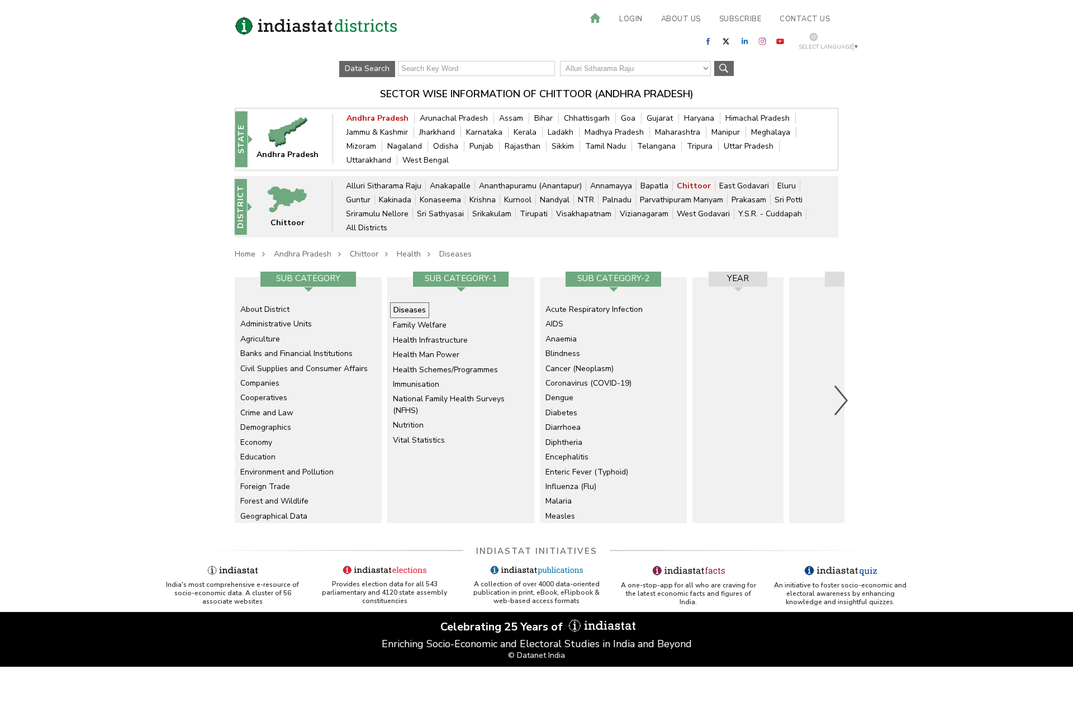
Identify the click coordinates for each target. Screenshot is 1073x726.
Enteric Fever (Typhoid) (586, 472)
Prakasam (749, 199)
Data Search (367, 68)
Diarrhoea (563, 427)
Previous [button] (229, 400)
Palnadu (617, 199)
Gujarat (660, 118)
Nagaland (404, 146)
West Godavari (703, 213)
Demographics (265, 427)
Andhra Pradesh (377, 118)
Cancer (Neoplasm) (579, 368)
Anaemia (561, 339)
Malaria (558, 501)
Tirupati (534, 213)
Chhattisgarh (587, 118)
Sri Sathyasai (440, 213)
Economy (256, 442)
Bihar (543, 118)
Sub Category (308, 278)
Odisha (445, 146)
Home (245, 254)
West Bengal (425, 160)
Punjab (481, 146)
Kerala (525, 132)
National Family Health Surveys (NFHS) (449, 404)
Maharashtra (677, 132)
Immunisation (416, 384)
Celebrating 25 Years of (503, 626)
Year (738, 278)
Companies (259, 383)
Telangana (656, 146)
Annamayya (611, 186)
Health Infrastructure (430, 340)
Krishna (482, 199)
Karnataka (484, 132)
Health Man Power (426, 354)
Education (258, 457)
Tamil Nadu (605, 146)
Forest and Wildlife (274, 501)
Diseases (455, 254)
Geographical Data (273, 516)
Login (631, 19)
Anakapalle (450, 186)
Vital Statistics (419, 440)
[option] (308, 400)
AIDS (554, 324)
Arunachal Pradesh (454, 118)
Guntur (358, 199)
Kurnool (517, 199)
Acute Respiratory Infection (594, 309)
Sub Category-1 (461, 278)
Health (409, 254)
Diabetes (561, 412)
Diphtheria (563, 442)
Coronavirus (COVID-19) (588, 383)
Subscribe (740, 19)
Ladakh (560, 132)
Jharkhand (437, 132)
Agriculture (260, 339)
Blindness (562, 353)
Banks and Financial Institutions (296, 353)
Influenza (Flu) (570, 486)
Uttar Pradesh (748, 146)
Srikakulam (491, 213)
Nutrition (408, 425)
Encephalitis (566, 457)
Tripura (700, 146)
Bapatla (654, 186)
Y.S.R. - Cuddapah (770, 213)
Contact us (805, 19)
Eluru (786, 186)
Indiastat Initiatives (536, 551)
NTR (586, 199)
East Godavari (744, 186)
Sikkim (563, 146)
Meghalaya (770, 132)
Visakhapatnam (583, 213)
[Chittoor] (294, 206)
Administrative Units (276, 324)
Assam (511, 118)
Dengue (559, 397)
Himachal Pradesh (757, 118)
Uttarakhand (368, 160)
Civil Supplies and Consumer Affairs (304, 368)
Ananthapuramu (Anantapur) (530, 186)
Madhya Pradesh (614, 132)
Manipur (725, 132)
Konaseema (440, 199)
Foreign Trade (265, 486)
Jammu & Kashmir (377, 132)
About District (264, 309)
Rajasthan (522, 146)
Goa (628, 118)
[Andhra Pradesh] (295, 139)
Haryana (699, 118)
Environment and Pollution (287, 472)
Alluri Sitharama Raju (383, 186)
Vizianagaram (644, 213)
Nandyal (554, 199)
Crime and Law (266, 412)
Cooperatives (263, 397)
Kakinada (395, 199)
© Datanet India (536, 655)
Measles (560, 516)
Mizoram (361, 146)
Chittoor (694, 186)
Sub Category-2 (613, 278)
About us (681, 19)
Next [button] (841, 400)
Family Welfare (420, 325)
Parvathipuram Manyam (681, 199)
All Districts (366, 227)
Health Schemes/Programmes (445, 369)
